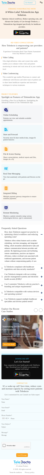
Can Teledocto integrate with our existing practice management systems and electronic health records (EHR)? (19, 276)
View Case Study (9, 344)
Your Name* (5, 399)
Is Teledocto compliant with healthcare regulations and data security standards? (18, 268)
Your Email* (5, 407)
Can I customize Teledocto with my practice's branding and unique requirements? (20, 285)
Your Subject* (6, 424)
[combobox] (6, 419)
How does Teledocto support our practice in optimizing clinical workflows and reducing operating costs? (19, 234)
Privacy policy (29, 472)
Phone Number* (6, 415)
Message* (4, 432)
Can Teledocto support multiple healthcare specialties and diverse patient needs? (19, 300)
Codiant (20, 466)
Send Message (22, 455)
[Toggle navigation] (41, 3)
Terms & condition (16, 472)
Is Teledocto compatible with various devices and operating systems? (20, 292)
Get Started (29, 3)
